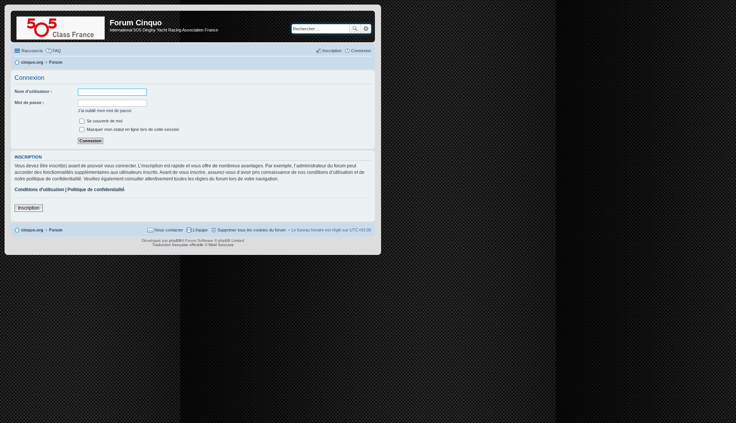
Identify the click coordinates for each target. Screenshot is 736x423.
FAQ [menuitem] (57, 50)
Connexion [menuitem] (361, 50)
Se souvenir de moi (103, 121)
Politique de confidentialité (96, 189)
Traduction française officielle (178, 245)
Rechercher (355, 28)
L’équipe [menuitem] (200, 230)
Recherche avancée (366, 28)
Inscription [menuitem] (332, 50)
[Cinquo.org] (61, 26)
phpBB (175, 240)
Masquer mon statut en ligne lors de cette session (132, 129)
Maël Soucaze (221, 245)
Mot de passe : (29, 102)
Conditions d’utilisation (39, 189)
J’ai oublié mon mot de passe (104, 110)
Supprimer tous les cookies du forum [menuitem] (251, 230)
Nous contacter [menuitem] (168, 230)
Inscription (28, 208)
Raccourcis (32, 50)
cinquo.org (32, 230)
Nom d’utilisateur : (33, 91)
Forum (55, 230)
